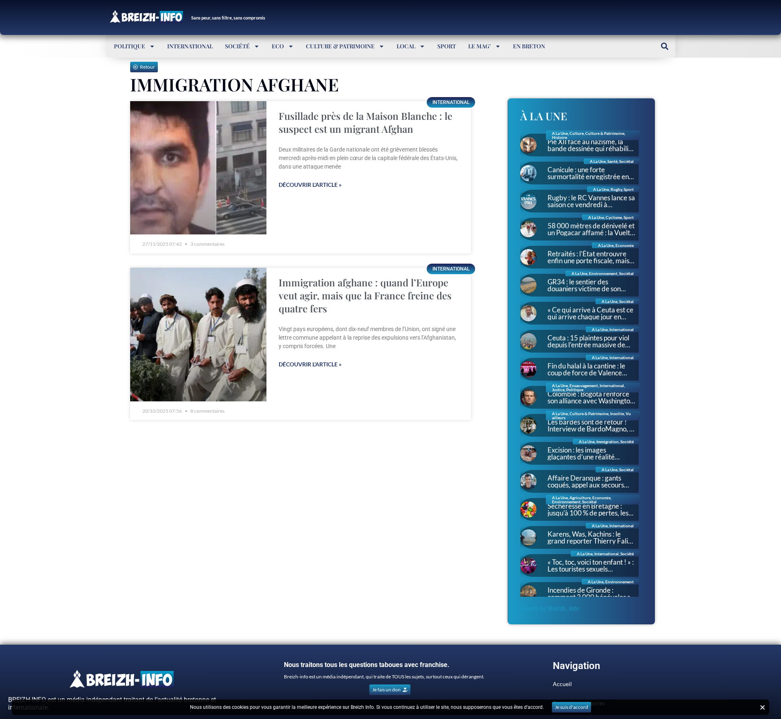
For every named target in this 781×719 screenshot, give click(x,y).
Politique (129, 46)
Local (406, 46)
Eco (278, 46)
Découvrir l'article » (310, 184)
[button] (664, 46)
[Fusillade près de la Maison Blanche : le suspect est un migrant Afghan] (198, 168)
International (190, 46)
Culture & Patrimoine (340, 46)
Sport (446, 46)
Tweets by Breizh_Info (549, 608)
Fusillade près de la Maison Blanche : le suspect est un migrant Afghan (365, 122)
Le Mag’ (479, 46)
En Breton (529, 46)
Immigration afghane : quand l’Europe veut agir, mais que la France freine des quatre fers (365, 295)
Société (237, 46)
